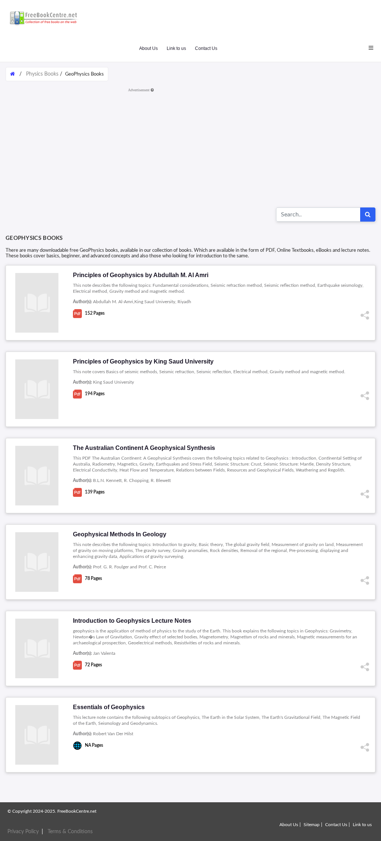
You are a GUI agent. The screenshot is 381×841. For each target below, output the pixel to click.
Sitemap (312, 824)
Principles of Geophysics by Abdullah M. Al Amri (140, 275)
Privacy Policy (23, 831)
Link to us (176, 48)
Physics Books (42, 74)
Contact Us (206, 48)
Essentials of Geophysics (109, 707)
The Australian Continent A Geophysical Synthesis (144, 448)
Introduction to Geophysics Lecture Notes (132, 621)
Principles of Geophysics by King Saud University (143, 361)
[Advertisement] (190, 147)
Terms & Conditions (70, 831)
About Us (148, 48)
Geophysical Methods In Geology (119, 534)
